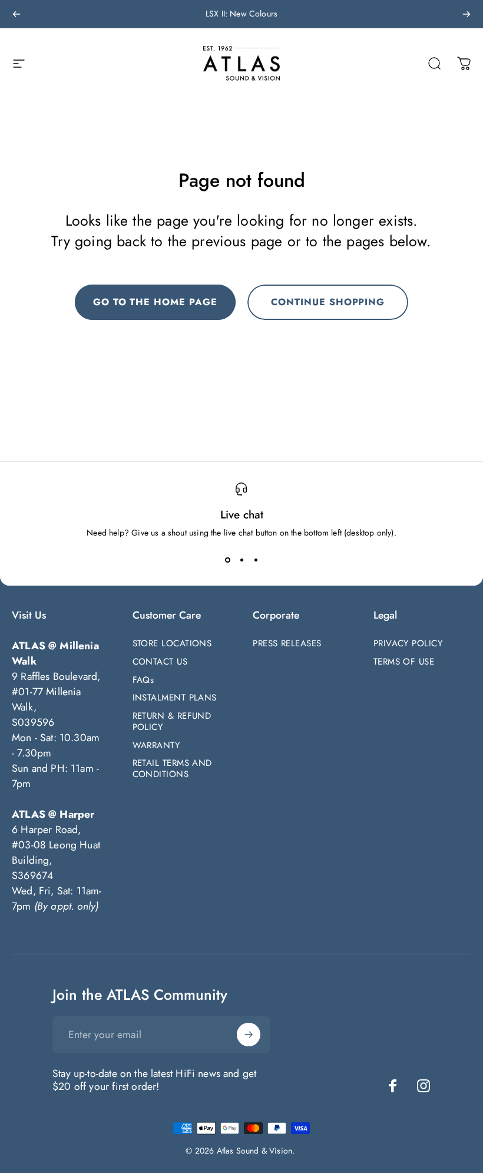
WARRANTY (156, 745)
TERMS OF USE (403, 662)
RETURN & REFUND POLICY (172, 722)
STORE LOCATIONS (172, 643)
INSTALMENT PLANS (175, 697)
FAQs (143, 680)
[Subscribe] (248, 1034)
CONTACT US (160, 662)
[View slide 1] (227, 560)
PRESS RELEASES (287, 643)
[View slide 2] (241, 560)
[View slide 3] (256, 560)
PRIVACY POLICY (407, 643)
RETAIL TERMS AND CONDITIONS (172, 769)
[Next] (466, 14)
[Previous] (16, 14)
